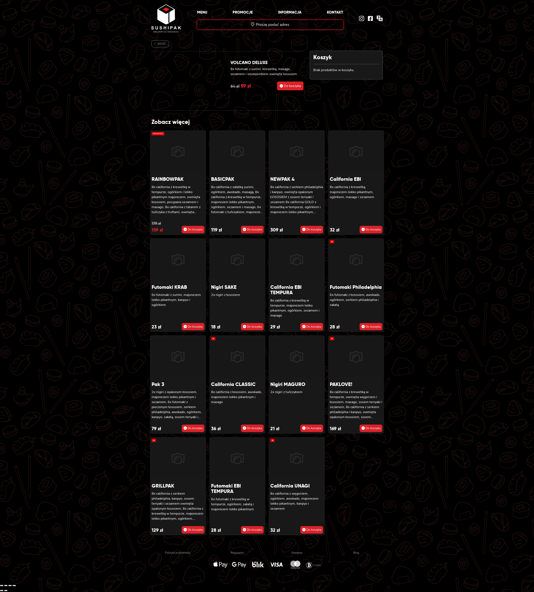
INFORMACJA (289, 12)
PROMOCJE (243, 12)
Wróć (160, 43)
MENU (202, 12)
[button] (290, 86)
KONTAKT (335, 12)
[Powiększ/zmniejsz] (1, 585)
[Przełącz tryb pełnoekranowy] (6, 585)
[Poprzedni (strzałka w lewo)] (1, 590)
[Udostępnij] (10, 585)
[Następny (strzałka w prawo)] (6, 590)
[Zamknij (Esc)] (14, 585)
